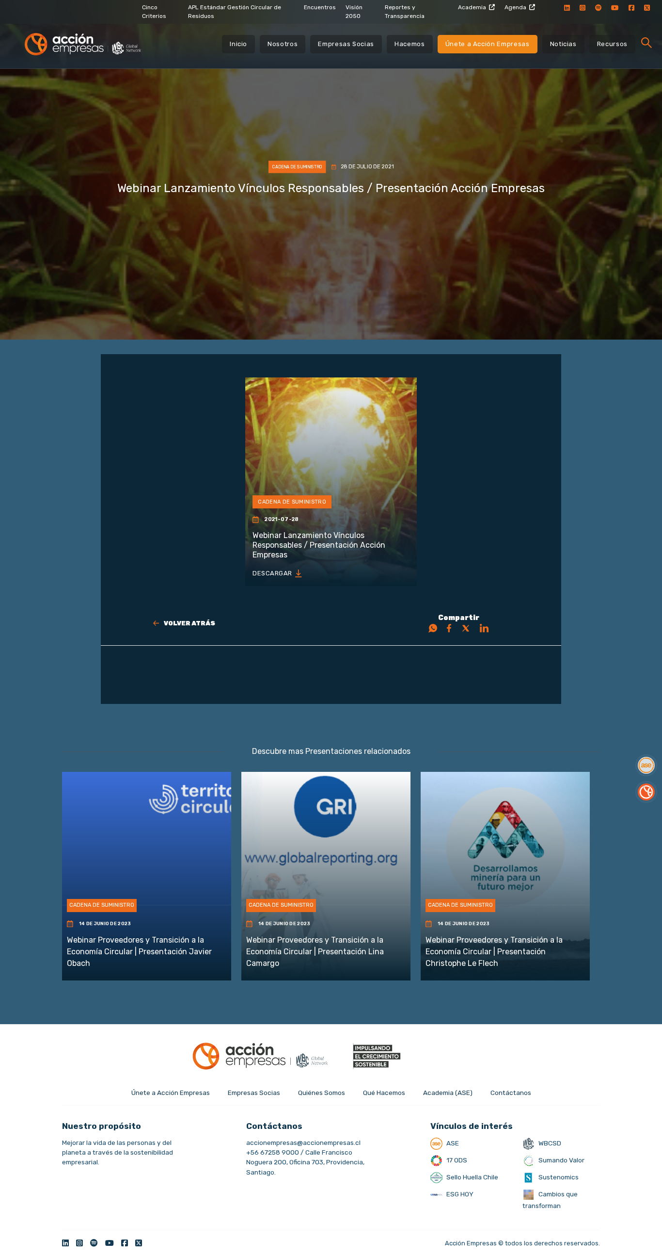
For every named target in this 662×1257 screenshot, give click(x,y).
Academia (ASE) (448, 1092)
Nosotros (283, 44)
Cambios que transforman (550, 1199)
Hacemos (409, 44)
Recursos (612, 44)
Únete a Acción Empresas (487, 44)
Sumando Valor (560, 1160)
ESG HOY (459, 1194)
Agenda (515, 7)
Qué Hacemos (384, 1092)
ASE (452, 1143)
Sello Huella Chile (471, 1177)
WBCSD (549, 1143)
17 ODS (456, 1160)
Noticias (563, 44)
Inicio (238, 44)
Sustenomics (558, 1177)
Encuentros (320, 7)
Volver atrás (189, 623)
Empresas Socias (346, 44)
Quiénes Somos (321, 1092)
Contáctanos (510, 1092)
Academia (472, 7)
